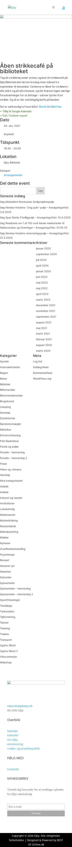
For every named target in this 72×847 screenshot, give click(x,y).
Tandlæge (6, 605)
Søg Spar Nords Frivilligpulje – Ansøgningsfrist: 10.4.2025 (35, 217)
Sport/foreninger (10, 599)
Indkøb (4, 486)
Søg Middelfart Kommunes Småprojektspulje (27, 201)
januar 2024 (43, 271)
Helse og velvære (10, 469)
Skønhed (5, 571)
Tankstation (7, 611)
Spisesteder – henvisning (15, 588)
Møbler (4, 537)
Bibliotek (5, 384)
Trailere (4, 634)
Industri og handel (11, 497)
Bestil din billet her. (50, 106)
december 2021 (45, 305)
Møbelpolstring (9, 531)
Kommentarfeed (42, 372)
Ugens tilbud (8, 645)
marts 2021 (43, 333)
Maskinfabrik (8, 526)
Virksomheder (8, 656)
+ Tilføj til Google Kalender (16, 111)
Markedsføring (9, 520)
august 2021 (44, 322)
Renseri (4, 560)
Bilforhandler (7, 389)
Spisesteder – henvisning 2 (16, 594)
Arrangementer (13, 175)
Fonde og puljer (9, 446)
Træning (5, 628)
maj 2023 (42, 282)
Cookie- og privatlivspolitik (23, 748)
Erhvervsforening (10, 435)
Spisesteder (7, 583)
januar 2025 (43, 248)
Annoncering (15, 744)
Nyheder (5, 543)
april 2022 (42, 293)
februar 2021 (44, 339)
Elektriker (5, 429)
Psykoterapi (7, 554)
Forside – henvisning (12, 452)
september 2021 (46, 316)
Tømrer (4, 622)
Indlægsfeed (41, 367)
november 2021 (45, 310)
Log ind (37, 361)
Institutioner (7, 503)
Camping (5, 406)
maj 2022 (42, 288)
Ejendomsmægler (10, 423)
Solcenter (5, 577)
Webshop (6, 662)
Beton (3, 378)
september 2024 (46, 254)
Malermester (7, 514)
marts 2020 (43, 350)
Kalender (12, 735)
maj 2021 (41, 328)
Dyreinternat (7, 418)
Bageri (4, 372)
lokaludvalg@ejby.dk (19, 706)
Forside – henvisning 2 (13, 458)
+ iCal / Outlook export (13, 115)
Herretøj (5, 474)
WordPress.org (42, 378)
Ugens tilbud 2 (9, 651)
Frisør (3, 463)
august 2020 (44, 345)
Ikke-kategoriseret (11, 480)
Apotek (4, 361)
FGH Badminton (9, 441)
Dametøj (5, 412)
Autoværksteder (10, 367)
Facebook (13, 769)
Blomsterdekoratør (11, 395)
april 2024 (42, 265)
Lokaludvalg (7, 509)
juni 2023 (41, 276)
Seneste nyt (7, 565)
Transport (6, 639)
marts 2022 (43, 299)
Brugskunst (7, 401)
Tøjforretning (7, 616)
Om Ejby (12, 739)
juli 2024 (41, 259)
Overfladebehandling (12, 548)
